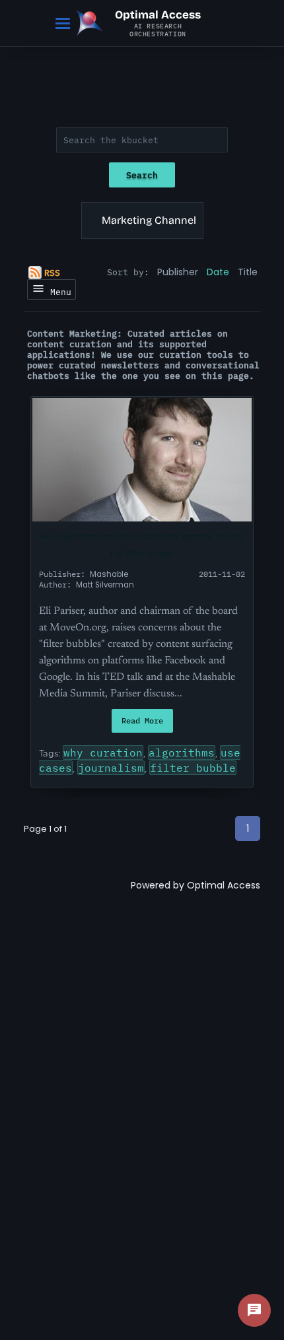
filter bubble (193, 767)
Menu (58, 291)
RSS (52, 272)
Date (218, 272)
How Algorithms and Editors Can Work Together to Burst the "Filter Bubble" (142, 545)
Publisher (177, 272)
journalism (111, 767)
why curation (103, 752)
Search (142, 175)
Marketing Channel (149, 220)
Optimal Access (223, 885)
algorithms (182, 752)
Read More (142, 720)
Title (248, 272)
